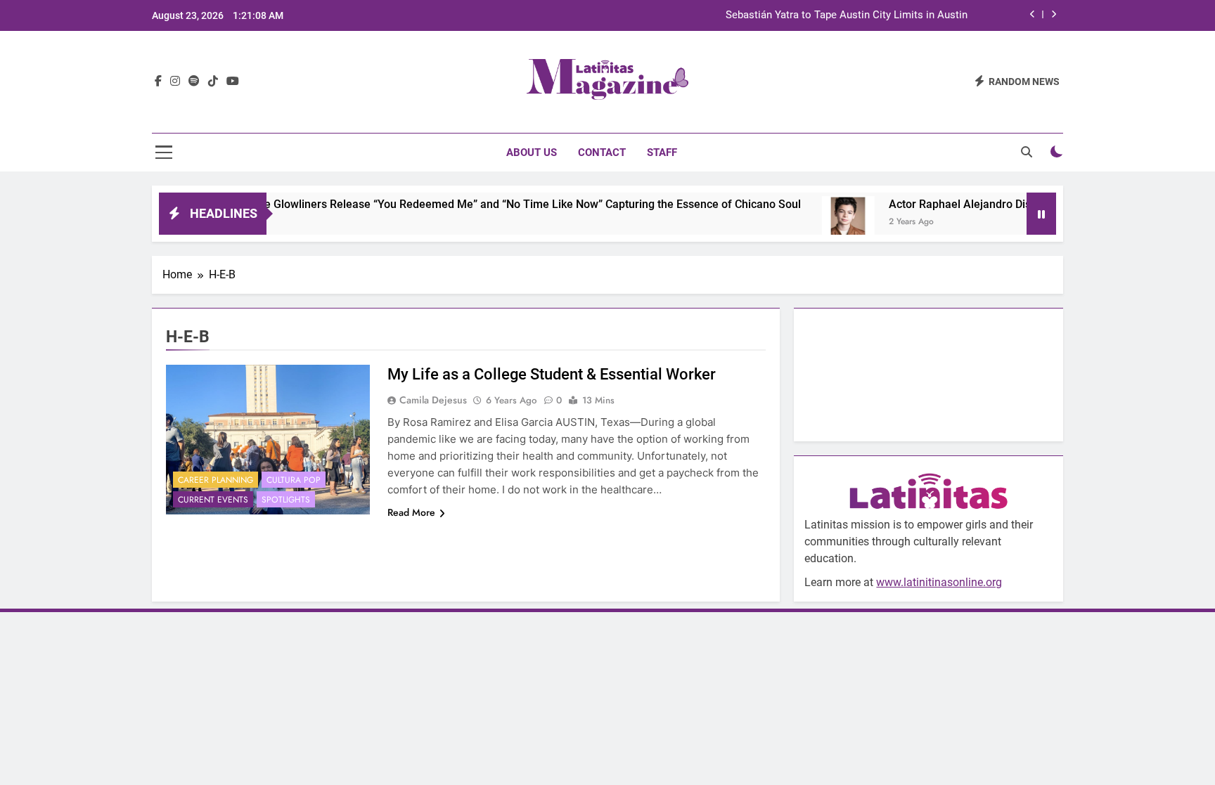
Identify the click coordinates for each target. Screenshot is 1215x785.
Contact (602, 152)
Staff (662, 152)
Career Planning (215, 480)
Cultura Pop (293, 480)
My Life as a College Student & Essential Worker (551, 374)
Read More (411, 512)
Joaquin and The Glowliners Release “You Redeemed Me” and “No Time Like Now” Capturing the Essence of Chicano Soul (463, 204)
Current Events (213, 499)
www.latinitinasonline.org (939, 582)
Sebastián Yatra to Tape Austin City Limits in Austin (847, 15)
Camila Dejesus (433, 400)
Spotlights (286, 499)
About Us (531, 152)
